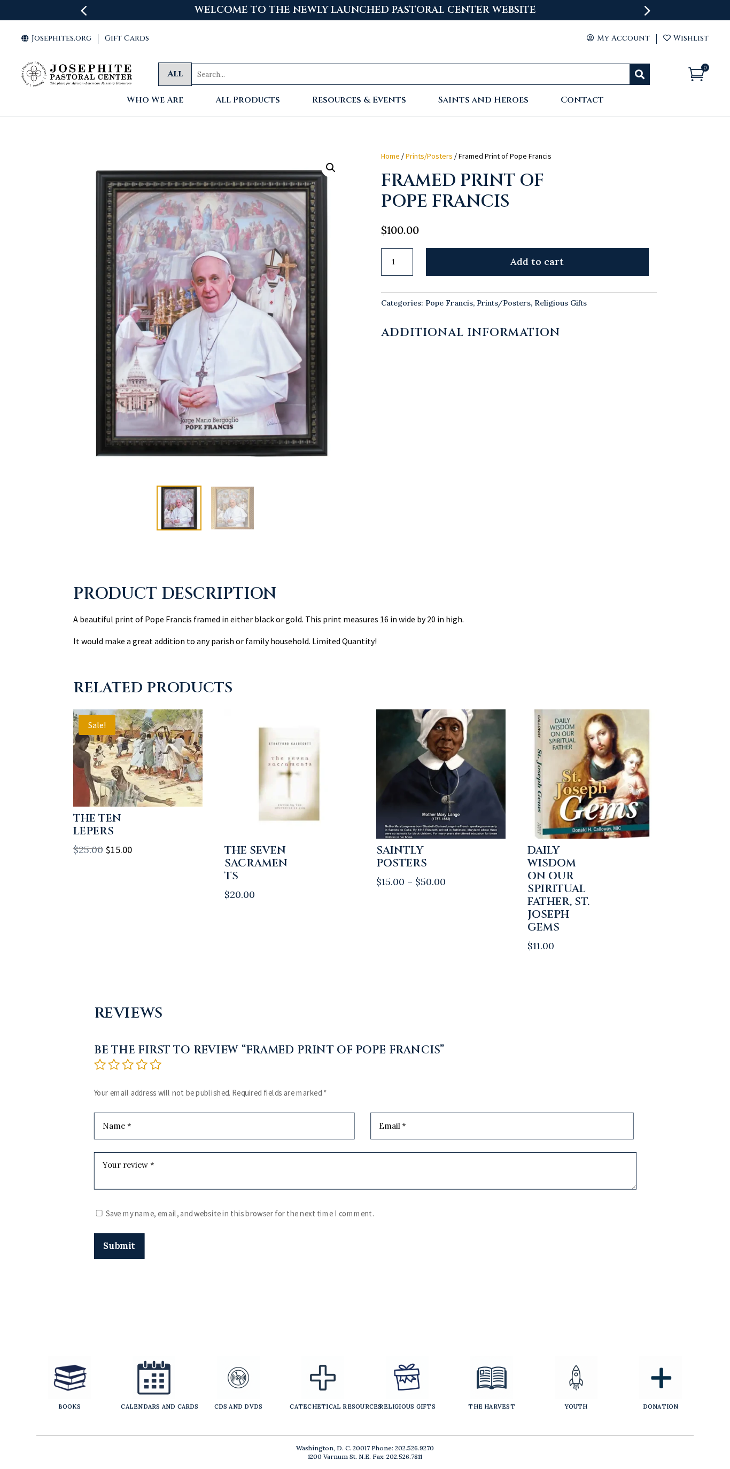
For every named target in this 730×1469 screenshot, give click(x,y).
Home (390, 156)
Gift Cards (127, 38)
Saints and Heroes (483, 101)
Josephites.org (56, 38)
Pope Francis (449, 303)
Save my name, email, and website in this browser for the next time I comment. (240, 1213)
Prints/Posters (429, 156)
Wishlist (686, 38)
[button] (330, 167)
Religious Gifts (560, 303)
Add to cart (537, 261)
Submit (119, 1245)
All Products (247, 101)
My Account (618, 38)
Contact (582, 101)
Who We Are (155, 101)
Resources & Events (359, 101)
